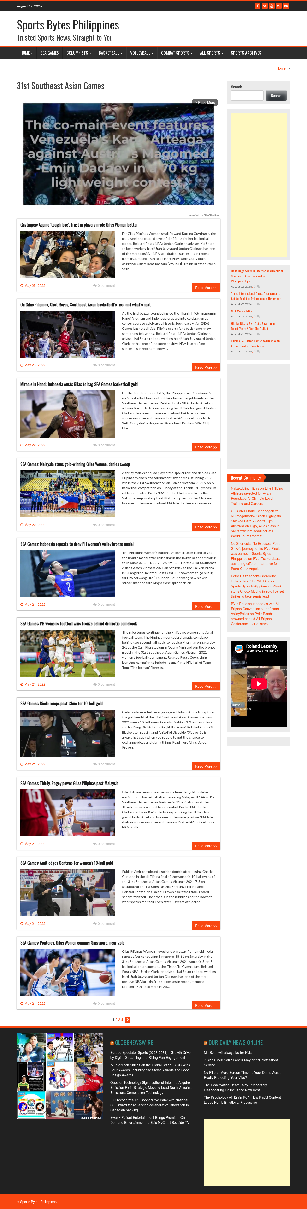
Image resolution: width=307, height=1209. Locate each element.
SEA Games (50, 53)
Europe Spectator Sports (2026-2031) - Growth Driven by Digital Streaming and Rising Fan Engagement (151, 1055)
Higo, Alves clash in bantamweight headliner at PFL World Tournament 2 (255, 530)
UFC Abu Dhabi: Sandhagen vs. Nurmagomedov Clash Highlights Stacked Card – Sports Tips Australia (256, 518)
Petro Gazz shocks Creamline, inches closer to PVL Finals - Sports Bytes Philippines (254, 581)
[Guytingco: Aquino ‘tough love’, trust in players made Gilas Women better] (67, 256)
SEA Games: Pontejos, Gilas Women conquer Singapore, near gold (72, 942)
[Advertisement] (259, 185)
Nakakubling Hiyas (245, 488)
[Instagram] (279, 6)
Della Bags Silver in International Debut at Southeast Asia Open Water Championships (257, 275)
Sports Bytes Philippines (68, 24)
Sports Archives (246, 53)
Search (236, 86)
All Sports (210, 53)
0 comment (106, 285)
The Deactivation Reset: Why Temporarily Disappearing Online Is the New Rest (235, 1087)
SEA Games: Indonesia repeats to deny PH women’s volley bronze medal (77, 544)
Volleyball (140, 53)
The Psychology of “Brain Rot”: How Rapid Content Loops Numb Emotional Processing (242, 1100)
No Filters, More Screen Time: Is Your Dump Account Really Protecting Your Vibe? (244, 1075)
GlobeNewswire (134, 1042)
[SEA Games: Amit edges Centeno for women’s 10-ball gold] (67, 894)
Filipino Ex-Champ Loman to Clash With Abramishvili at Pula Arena (255, 343)
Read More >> (206, 287)
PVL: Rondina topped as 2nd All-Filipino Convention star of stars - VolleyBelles (256, 608)
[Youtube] (272, 6)
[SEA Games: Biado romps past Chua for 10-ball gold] (67, 735)
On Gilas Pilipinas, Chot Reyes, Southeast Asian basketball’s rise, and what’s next (85, 304)
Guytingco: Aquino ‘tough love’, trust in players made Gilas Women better (79, 225)
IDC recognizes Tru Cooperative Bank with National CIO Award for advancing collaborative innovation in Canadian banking (149, 1104)
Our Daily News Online (236, 1042)
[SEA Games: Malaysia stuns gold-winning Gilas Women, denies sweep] (67, 495)
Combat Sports (175, 53)
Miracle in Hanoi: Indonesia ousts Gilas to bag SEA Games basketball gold (79, 384)
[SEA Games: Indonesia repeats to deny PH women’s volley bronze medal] (67, 575)
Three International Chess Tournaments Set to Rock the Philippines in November (256, 296)
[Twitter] (265, 6)
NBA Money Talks (241, 310)
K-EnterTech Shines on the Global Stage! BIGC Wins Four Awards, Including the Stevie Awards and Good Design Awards (150, 1069)
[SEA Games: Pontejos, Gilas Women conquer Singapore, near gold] (67, 974)
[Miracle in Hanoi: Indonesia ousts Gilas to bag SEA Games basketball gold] (67, 415)
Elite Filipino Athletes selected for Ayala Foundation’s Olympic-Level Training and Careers (257, 496)
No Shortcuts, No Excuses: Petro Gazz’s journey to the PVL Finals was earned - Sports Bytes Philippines (256, 551)
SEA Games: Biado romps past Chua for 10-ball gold (61, 703)
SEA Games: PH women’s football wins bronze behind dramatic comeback (78, 623)
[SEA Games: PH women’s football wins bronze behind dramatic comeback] (67, 655)
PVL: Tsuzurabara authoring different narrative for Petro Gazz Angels (255, 563)
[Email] (286, 6)
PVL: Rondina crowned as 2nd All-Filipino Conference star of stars (253, 618)
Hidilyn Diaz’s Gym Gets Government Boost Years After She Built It (254, 326)
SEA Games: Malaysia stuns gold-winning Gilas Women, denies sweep (75, 464)
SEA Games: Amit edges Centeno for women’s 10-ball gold (66, 863)
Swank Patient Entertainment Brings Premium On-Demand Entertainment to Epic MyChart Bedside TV (149, 1120)
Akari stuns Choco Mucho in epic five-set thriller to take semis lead (257, 591)
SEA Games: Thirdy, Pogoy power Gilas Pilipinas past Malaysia (69, 783)
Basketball (109, 53)
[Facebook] (257, 6)
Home (25, 53)
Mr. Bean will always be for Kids (228, 1052)
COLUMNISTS (77, 53)
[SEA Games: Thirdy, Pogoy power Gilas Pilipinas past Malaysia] (67, 814)
